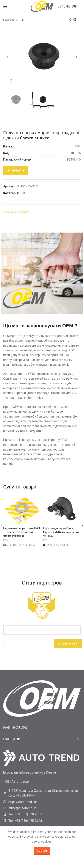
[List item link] (42, 801)
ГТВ (21, 19)
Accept (42, 850)
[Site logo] (42, 6)
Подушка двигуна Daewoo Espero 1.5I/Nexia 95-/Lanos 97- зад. (61, 532)
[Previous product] (70, 20)
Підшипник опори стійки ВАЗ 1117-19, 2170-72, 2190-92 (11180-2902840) (21, 532)
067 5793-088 (67, 6)
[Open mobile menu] (5, 6)
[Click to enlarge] (10, 80)
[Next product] (78, 20)
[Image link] (41, 757)
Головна (9, 19)
